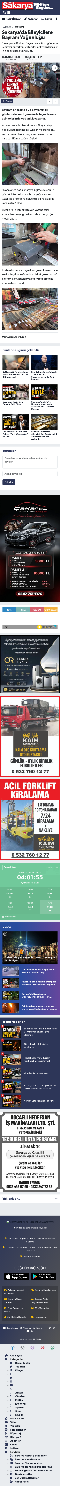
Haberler (6, 27)
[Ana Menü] (8, 12)
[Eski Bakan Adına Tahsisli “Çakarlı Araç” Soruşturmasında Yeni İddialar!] (44, 362)
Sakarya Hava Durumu (45, 1290)
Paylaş (9, 101)
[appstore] (16, 1277)
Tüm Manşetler (42, 1308)
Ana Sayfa (16, 1355)
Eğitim (19, 1400)
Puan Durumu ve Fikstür (13, 1310)
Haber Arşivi (40, 1317)
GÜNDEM (19, 27)
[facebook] (12, 1348)
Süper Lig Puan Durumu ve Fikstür (34, 1470)
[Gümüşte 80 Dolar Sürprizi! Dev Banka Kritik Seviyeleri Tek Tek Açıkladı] (44, 422)
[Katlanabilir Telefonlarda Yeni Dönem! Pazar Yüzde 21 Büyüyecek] (15, 362)
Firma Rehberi (18, 1430)
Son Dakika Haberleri (17, 1317)
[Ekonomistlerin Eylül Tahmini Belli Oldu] (15, 392)
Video (13, 1422)
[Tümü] (56, 1199)
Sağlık (19, 1415)
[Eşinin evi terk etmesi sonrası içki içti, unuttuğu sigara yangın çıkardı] (10, 1007)
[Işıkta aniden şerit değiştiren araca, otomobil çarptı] (10, 971)
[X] (22, 1268)
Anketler (15, 1441)
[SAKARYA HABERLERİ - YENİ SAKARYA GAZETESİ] (28, 6)
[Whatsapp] (38, 1268)
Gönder (9, 482)
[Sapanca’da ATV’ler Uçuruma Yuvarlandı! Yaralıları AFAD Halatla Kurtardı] (44, 392)
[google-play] (43, 1277)
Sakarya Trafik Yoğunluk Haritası (39, 1301)
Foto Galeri (17, 1418)
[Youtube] (32, 1268)
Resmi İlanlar (13, 19)
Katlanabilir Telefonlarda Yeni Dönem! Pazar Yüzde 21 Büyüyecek (15, 374)
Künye (48, 19)
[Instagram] (27, 1268)
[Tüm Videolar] (56, 927)
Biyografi (15, 1437)
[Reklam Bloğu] (30, 548)
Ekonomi (20, 1404)
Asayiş (19, 1392)
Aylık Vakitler (10, 917)
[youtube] (42, 1348)
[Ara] (4, 12)
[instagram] (32, 1348)
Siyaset (19, 1407)
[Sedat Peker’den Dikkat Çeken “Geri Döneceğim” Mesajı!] (15, 422)
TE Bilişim (37, 1339)
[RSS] (43, 1268)
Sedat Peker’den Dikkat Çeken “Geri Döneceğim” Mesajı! (15, 434)
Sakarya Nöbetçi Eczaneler (14, 1292)
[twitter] (22, 1348)
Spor (18, 1411)
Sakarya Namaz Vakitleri (13, 1301)
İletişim (14, 1448)
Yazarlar (32, 19)
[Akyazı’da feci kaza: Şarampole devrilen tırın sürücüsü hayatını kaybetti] (10, 983)
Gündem (20, 1396)
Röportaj (15, 1433)
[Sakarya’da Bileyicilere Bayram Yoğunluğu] (30, 80)
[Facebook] (17, 1268)
